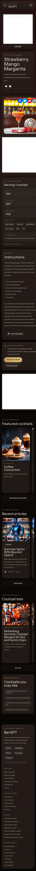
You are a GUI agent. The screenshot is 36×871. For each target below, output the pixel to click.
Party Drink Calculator (11, 821)
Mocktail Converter (10, 828)
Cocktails (8, 544)
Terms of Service (9, 853)
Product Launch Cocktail (12, 834)
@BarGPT (18, 55)
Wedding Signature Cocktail (13, 837)
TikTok (8, 753)
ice (24, 229)
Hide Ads (18, 46)
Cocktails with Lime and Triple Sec (17, 710)
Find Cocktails (11, 366)
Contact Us (7, 849)
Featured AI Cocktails (11, 781)
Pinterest (9, 758)
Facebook (18, 753)
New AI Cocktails (9, 775)
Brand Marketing (9, 846)
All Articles (18, 583)
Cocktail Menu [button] (17, 334)
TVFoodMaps (8, 865)
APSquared (8, 859)
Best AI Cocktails (9, 772)
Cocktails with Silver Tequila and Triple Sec (16, 692)
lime (17, 229)
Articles (6, 788)
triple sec (20, 224)
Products (7, 809)
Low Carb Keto (9, 800)
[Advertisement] (18, 29)
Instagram (18, 748)
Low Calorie (8, 797)
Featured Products (10, 806)
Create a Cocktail (13, 359)
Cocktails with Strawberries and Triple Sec (18, 704)
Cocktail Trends (9, 778)
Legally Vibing (8, 862)
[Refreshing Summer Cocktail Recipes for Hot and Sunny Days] (16, 614)
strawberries (30, 224)
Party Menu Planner (10, 818)
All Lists (18, 668)
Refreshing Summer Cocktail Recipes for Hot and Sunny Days (16, 635)
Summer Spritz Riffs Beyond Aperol (14, 552)
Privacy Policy (8, 856)
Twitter (8, 748)
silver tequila (9, 224)
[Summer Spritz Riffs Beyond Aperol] (16, 529)
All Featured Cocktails (18, 498)
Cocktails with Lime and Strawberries (18, 698)
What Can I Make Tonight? (12, 831)
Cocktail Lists (8, 785)
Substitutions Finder (10, 825)
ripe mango (9, 229)
